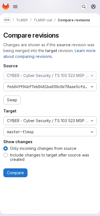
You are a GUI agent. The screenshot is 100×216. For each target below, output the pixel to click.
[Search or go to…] (84, 6)
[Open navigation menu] (15, 6)
